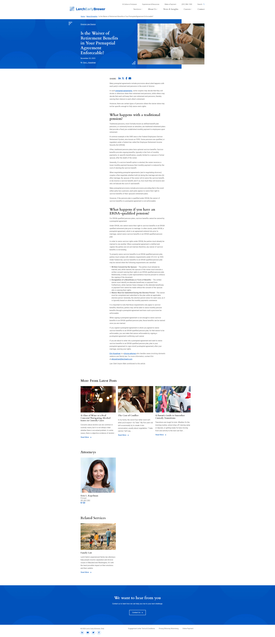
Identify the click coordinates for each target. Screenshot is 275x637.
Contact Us (136, 612)
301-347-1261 (85, 500)
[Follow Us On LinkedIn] (82, 632)
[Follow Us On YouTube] (88, 632)
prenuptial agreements (123, 91)
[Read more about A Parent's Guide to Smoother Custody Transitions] (173, 399)
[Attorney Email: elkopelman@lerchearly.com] (81, 503)
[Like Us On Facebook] (99, 632)
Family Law (86, 552)
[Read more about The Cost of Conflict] (135, 399)
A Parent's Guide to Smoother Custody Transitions (170, 416)
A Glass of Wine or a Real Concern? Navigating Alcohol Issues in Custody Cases (95, 418)
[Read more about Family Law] (98, 536)
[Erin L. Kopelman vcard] (84, 503)
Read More (85, 437)
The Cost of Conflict (128, 415)
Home (83, 16)
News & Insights (92, 16)
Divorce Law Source (88, 24)
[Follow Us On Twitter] (93, 632)
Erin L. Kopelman (89, 63)
